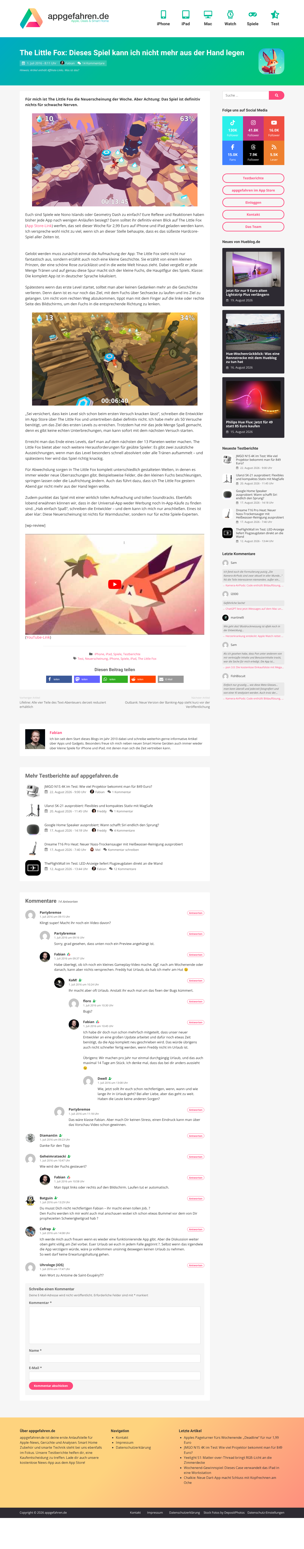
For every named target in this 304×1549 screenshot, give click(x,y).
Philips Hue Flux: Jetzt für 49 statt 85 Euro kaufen (249, 424)
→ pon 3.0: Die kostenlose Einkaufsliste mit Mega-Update (253, 667)
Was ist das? (72, 70)
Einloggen (253, 202)
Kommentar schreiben (123, 850)
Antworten (195, 913)
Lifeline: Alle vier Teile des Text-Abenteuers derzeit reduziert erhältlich (63, 704)
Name (35, 1350)
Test (81, 659)
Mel (97, 850)
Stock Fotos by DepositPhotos (223, 1513)
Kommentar (40, 1302)
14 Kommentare (93, 63)
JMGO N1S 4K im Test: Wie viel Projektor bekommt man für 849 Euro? (258, 459)
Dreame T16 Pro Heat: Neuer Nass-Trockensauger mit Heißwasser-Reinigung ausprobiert (260, 514)
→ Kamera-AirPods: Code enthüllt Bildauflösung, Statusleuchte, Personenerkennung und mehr (253, 585)
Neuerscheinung (96, 659)
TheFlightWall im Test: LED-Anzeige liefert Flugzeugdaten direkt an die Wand (260, 533)
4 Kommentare (124, 831)
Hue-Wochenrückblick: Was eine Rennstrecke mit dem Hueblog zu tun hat (253, 358)
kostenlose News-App (37, 1462)
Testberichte (131, 654)
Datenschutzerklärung (133, 1447)
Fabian (70, 63)
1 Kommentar (121, 792)
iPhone (99, 654)
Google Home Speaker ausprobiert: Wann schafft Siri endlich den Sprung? (256, 494)
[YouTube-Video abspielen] (114, 584)
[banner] (64, 18)
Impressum (124, 1442)
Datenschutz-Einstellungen (265, 1513)
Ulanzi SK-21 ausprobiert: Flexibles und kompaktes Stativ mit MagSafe (260, 477)
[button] (59, 679)
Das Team (253, 226)
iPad (109, 654)
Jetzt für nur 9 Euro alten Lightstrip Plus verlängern (247, 293)
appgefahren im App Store (253, 190)
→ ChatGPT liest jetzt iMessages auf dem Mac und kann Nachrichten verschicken (253, 609)
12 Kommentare (125, 869)
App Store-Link (39, 225)
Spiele (117, 654)
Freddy (102, 811)
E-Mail (35, 1368)
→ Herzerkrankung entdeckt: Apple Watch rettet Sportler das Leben (253, 636)
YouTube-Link (38, 637)
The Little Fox (147, 659)
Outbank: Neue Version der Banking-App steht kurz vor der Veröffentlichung (167, 704)
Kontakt (253, 214)
